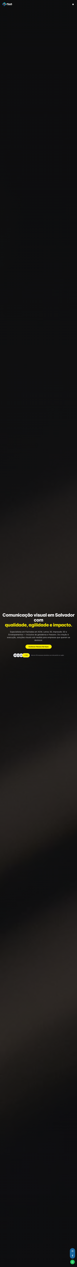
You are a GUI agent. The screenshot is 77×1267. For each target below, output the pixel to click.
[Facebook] (72, 1255)
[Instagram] (72, 1251)
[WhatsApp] (72, 1262)
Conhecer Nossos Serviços (39, 647)
